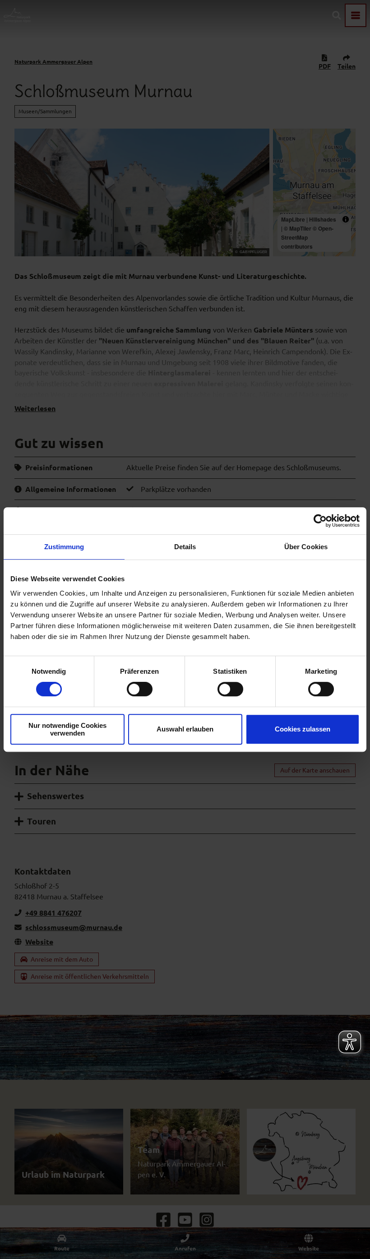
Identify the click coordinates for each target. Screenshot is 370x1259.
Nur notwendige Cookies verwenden (67, 729)
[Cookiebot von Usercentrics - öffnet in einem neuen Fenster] (320, 521)
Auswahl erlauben (185, 729)
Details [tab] (185, 547)
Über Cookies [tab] (306, 547)
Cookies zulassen (302, 729)
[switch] (140, 689)
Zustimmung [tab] (64, 547)
